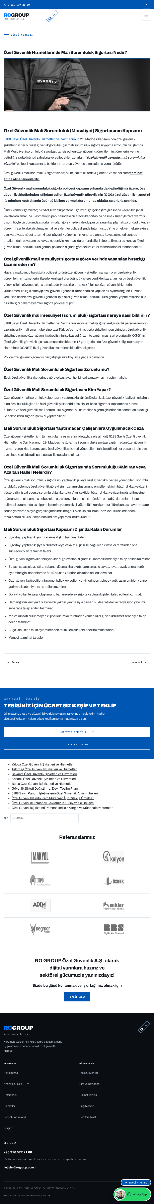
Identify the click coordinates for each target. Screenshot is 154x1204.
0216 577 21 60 (77, 744)
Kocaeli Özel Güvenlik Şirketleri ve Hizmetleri (44, 779)
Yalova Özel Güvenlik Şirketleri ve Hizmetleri (43, 764)
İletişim (8, 1128)
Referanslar (10, 1094)
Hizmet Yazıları (88, 1094)
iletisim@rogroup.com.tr (20, 1167)
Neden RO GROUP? (16, 1083)
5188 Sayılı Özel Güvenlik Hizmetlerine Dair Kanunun (41, 139)
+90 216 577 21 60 (18, 1152)
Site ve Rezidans (89, 1083)
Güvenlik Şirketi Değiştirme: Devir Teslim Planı (45, 788)
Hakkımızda (11, 1072)
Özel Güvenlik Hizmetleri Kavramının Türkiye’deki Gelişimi (53, 803)
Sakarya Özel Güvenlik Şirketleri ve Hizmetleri (44, 774)
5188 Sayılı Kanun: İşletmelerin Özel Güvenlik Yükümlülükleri (55, 793)
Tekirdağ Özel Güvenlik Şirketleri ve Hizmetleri (44, 769)
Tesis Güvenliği (88, 1072)
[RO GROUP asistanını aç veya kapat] (120, 1194)
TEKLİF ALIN (77, 997)
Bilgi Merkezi (22, 34)
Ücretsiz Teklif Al (74, 732)
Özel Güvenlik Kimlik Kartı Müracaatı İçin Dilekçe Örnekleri (53, 798)
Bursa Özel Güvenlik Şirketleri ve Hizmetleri (42, 783)
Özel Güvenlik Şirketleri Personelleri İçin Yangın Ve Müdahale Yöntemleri (62, 807)
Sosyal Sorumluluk (15, 1117)
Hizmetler (9, 1106)
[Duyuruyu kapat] (146, 4)
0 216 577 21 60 (19, 4)
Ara (6, 818)
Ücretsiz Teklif (87, 1117)
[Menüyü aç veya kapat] (146, 16)
